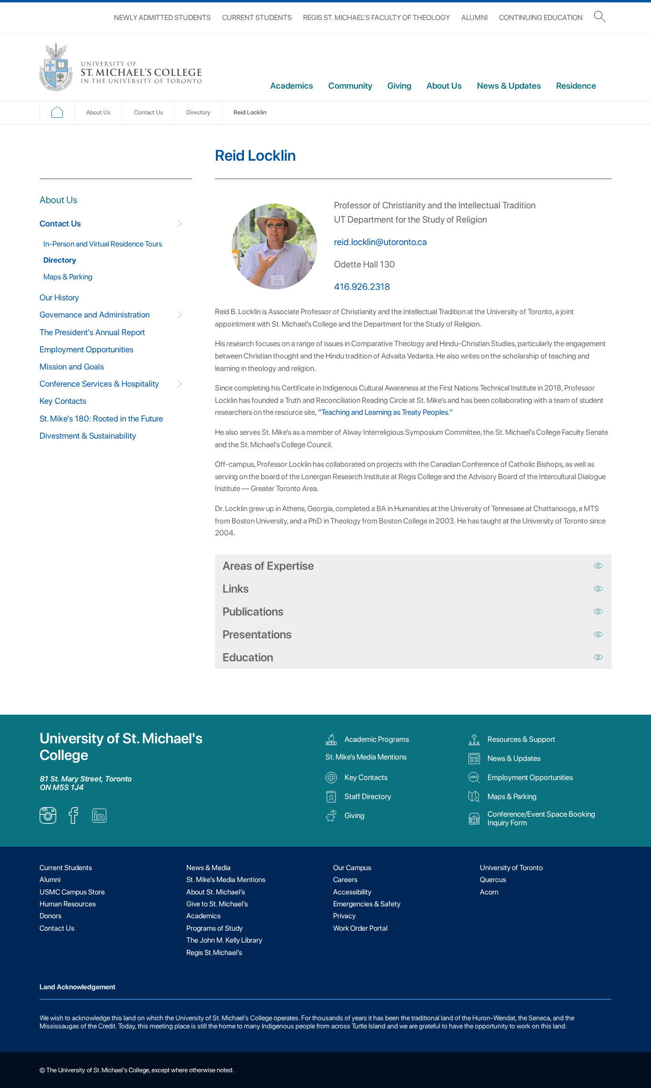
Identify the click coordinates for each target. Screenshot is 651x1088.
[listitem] (48, 821)
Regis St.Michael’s (214, 952)
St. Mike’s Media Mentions (366, 756)
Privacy (344, 916)
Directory (59, 260)
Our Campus (352, 867)
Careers (345, 879)
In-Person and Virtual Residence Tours (102, 243)
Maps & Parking (67, 276)
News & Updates (509, 86)
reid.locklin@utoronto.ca (380, 241)
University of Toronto (511, 867)
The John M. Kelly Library (224, 940)
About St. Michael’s (215, 892)
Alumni (474, 17)
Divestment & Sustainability (88, 436)
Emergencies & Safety (366, 904)
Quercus (493, 879)
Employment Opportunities (86, 349)
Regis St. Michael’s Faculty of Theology (376, 17)
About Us (444, 86)
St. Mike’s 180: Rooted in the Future (101, 418)
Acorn (489, 892)
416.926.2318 (362, 286)
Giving (399, 86)
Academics (291, 86)
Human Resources (68, 904)
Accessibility (352, 892)
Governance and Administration (95, 314)
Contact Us (60, 223)
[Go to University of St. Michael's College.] (57, 115)
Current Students (257, 17)
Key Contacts (63, 401)
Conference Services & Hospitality (99, 384)
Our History (59, 297)
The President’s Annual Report (92, 332)
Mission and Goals (72, 366)
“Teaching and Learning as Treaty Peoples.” (385, 412)
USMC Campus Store (72, 892)
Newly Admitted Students (162, 17)
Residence (576, 86)
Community (350, 86)
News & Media (208, 867)
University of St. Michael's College (121, 746)
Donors (50, 916)
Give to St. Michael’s (217, 904)
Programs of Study (214, 928)
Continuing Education (541, 17)
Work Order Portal (360, 928)
